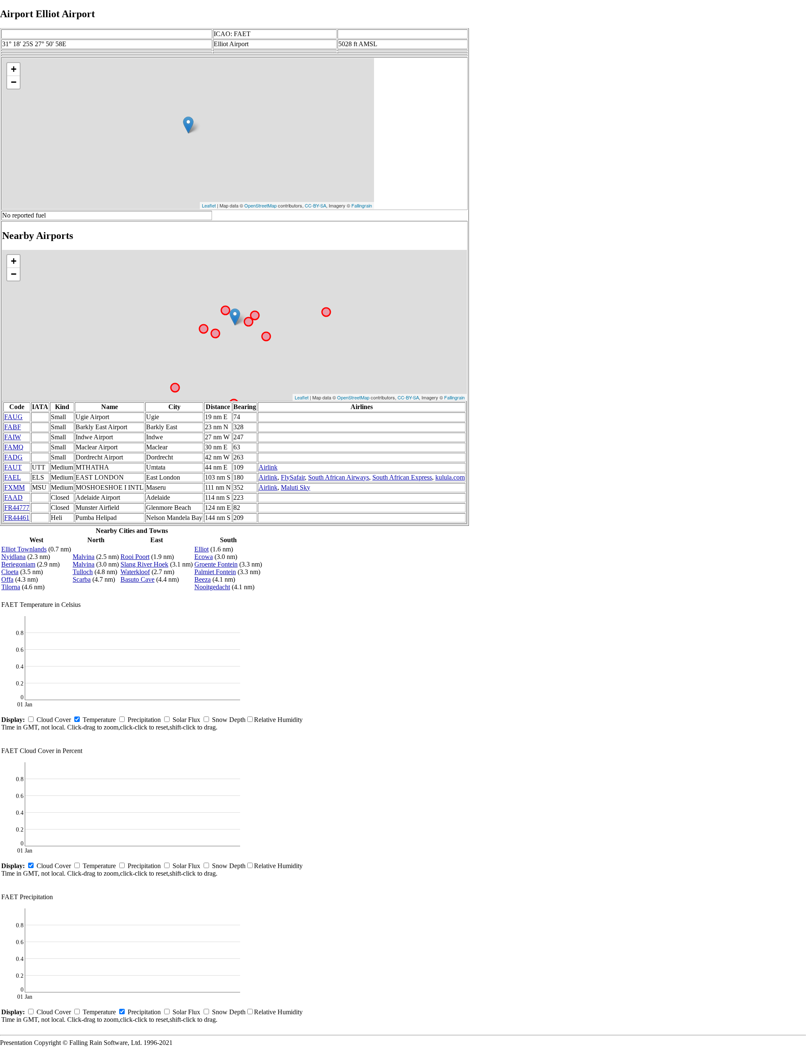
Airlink (268, 467)
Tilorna (10, 586)
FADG (13, 457)
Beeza (202, 579)
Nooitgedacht (212, 586)
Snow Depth (229, 719)
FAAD (13, 497)
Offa (7, 579)
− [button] (13, 82)
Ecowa (203, 556)
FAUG (13, 416)
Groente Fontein (216, 564)
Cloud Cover (54, 719)
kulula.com (450, 477)
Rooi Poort (134, 556)
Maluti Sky (295, 487)
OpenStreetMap (260, 205)
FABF (12, 426)
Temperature (99, 719)
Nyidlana (13, 556)
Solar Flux (186, 719)
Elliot (201, 549)
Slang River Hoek (144, 564)
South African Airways (338, 477)
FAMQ (14, 447)
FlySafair (293, 477)
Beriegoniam (18, 564)
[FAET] (188, 125)
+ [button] (13, 69)
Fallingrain (361, 205)
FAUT (13, 467)
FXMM (14, 487)
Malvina (83, 556)
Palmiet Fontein (215, 571)
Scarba (82, 579)
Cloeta (9, 571)
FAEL (12, 477)
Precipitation (144, 719)
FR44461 (16, 517)
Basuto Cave (137, 579)
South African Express (402, 477)
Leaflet (209, 205)
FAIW (12, 437)
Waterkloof (135, 571)
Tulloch (83, 571)
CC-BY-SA (315, 205)
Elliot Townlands (24, 549)
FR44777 (16, 507)
